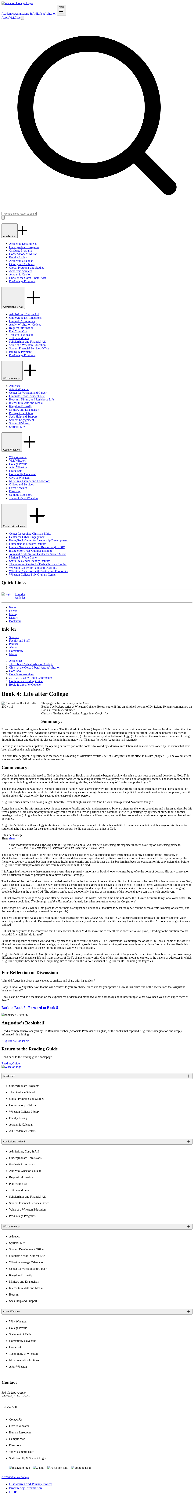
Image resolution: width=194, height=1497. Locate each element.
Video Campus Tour (21, 1451)
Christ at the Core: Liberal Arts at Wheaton (34, 667)
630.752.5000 (10, 1407)
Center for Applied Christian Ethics (30, 533)
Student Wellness (19, 423)
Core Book (15, 671)
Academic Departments (23, 243)
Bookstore (15, 621)
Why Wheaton (18, 457)
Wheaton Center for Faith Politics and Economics (38, 571)
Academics (8, 13)
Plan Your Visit (18, 331)
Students (14, 637)
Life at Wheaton (46, 13)
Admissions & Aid (26, 13)
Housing (14, 1294)
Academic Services (20, 271)
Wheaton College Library (24, 1111)
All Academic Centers (22, 1131)
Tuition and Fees (19, 338)
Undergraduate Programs (24, 247)
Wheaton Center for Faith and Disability (33, 567)
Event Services (18, 487)
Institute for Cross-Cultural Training (30, 550)
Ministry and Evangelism (24, 409)
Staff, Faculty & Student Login (27, 1458)
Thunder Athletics (20, 595)
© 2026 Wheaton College (15, 1477)
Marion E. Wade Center (23, 557)
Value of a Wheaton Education (27, 345)
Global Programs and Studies (26, 267)
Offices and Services (21, 484)
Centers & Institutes (14, 526)
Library (13, 617)
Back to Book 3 (14, 1008)
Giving (13, 614)
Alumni (13, 647)
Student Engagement (21, 420)
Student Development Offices (27, 1249)
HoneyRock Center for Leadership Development (38, 540)
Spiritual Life (17, 426)
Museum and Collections (24, 1360)
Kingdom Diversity (20, 406)
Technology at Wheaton (23, 498)
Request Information (21, 328)
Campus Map (17, 1438)
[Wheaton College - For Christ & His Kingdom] (11, 1066)
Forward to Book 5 (43, 1008)
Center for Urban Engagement (27, 537)
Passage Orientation (21, 413)
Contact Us (16, 1419)
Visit (12, 17)
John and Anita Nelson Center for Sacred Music (37, 554)
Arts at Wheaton (19, 389)
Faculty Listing (18, 257)
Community (16, 650)
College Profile (18, 464)
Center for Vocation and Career (27, 392)
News (12, 607)
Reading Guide (11, 1063)
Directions (15, 1445)
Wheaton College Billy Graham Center (32, 574)
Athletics (14, 385)
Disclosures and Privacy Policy (30, 1484)
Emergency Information (25, 1488)
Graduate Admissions (22, 321)
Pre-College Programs (22, 281)
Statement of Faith (20, 1334)
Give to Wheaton (19, 477)
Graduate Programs (20, 250)
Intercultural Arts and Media (26, 402)
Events (13, 610)
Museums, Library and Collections (29, 481)
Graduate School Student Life (27, 396)
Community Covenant (22, 474)
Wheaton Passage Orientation (26, 1262)
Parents (13, 644)
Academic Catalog (20, 274)
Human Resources (20, 1432)
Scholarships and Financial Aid (27, 341)
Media (13, 654)
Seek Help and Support (23, 416)
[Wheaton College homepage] (17, 3)
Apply (5, 17)
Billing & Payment (20, 351)
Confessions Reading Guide (26, 681)
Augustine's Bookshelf (15, 1040)
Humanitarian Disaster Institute (27, 543)
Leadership (15, 470)
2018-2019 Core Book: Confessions (30, 677)
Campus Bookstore (20, 494)
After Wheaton (18, 467)
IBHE (13, 1492)
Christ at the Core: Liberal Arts (27, 277)
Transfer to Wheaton (21, 334)
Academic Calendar (21, 260)
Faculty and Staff (19, 640)
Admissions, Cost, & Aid (24, 314)
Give (17, 17)
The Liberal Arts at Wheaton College (31, 664)
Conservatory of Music (23, 254)
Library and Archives (21, 264)
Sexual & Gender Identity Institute (29, 560)
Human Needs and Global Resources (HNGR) (37, 547)
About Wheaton (12, 449)
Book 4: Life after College (25, 684)
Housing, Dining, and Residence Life (31, 399)
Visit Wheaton (17, 460)
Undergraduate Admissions (25, 317)
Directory (14, 491)
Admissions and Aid (14, 1141)
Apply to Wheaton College (25, 324)
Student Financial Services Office (29, 348)
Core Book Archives (21, 674)
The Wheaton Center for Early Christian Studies (37, 564)
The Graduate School (22, 1092)
